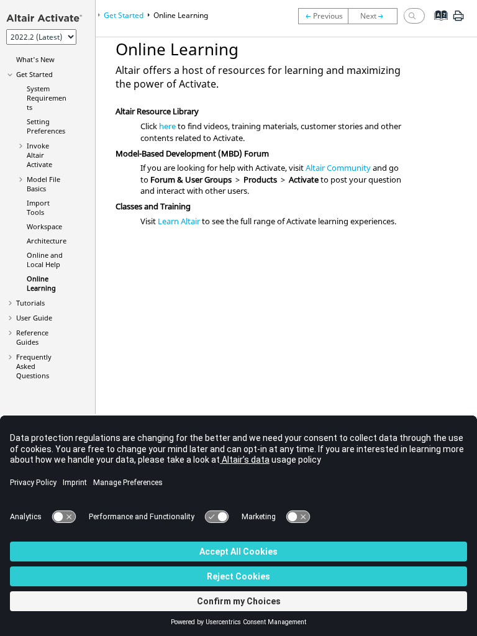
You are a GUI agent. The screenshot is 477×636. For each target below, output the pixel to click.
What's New (35, 59)
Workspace (44, 226)
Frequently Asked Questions (34, 366)
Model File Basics (43, 184)
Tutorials (30, 302)
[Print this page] (458, 20)
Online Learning (41, 283)
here (167, 126)
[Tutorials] (376, 16)
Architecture (46, 240)
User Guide (34, 317)
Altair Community (338, 167)
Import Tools (38, 207)
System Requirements (46, 98)
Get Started (34, 74)
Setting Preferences (46, 126)
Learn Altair (179, 221)
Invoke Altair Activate (39, 155)
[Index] (437, 24)
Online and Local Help (45, 259)
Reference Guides (32, 337)
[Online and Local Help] (323, 16)
